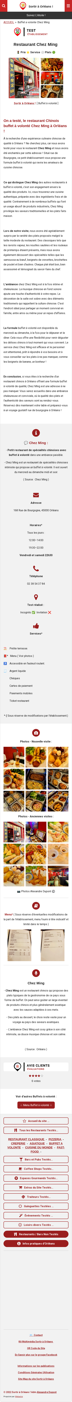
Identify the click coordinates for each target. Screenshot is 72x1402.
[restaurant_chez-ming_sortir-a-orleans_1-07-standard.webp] (58, 832)
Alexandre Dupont (47, 1392)
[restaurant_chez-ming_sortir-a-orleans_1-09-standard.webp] (36, 832)
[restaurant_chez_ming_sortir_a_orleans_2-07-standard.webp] (36, 801)
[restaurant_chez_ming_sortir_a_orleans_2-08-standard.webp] (14, 801)
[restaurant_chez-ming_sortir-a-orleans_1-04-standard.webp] (36, 876)
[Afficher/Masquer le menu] (68, 6)
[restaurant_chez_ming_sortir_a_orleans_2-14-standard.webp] (58, 757)
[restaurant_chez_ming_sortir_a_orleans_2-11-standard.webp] (58, 779)
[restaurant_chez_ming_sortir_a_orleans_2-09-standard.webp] (14, 779)
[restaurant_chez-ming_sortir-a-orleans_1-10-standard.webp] (14, 832)
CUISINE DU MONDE (39, 1147)
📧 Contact (36, 1335)
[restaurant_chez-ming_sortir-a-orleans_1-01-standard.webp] (58, 876)
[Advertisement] (36, 1290)
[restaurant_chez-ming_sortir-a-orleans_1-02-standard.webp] (58, 854)
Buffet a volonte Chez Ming (34, 22)
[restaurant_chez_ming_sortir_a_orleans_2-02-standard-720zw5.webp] (19, 945)
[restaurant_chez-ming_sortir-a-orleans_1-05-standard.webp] (36, 854)
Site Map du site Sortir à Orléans (36, 1379)
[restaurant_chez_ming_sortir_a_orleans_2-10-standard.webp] (36, 757)
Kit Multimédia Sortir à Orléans (36, 1341)
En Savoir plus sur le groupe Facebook (36, 1354)
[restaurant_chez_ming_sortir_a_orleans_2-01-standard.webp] (52, 945)
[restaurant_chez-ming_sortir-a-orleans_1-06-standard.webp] (14, 854)
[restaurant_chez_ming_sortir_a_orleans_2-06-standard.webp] (58, 801)
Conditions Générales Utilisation (36, 1372)
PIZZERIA (55, 1139)
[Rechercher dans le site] (3, 6)
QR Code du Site (36, 1348)
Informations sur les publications (36, 1366)
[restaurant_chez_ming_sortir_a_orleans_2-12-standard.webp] (36, 779)
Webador (19, 1396)
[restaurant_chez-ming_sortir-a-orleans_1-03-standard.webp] (14, 876)
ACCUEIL (9, 22)
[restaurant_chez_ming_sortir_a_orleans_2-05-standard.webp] (14, 757)
